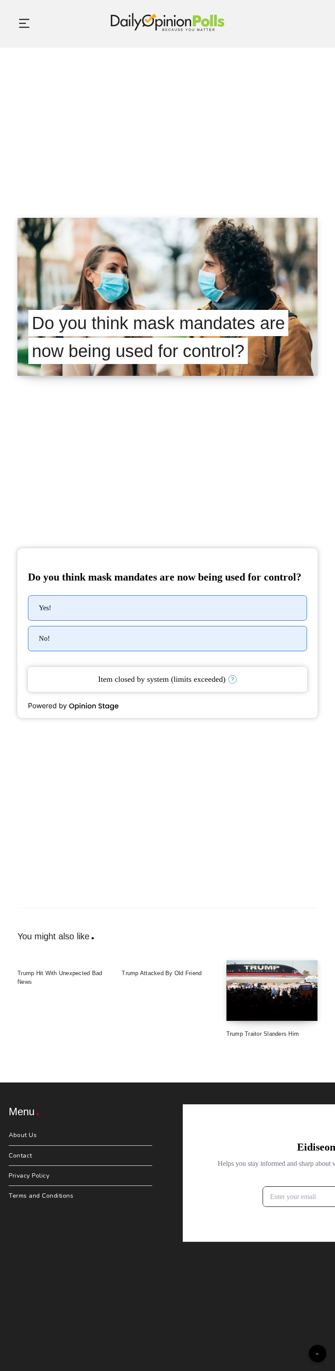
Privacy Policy (29, 1176)
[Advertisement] (167, 122)
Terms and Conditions (41, 1196)
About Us (23, 1135)
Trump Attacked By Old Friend (162, 973)
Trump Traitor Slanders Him (262, 1034)
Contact (20, 1155)
